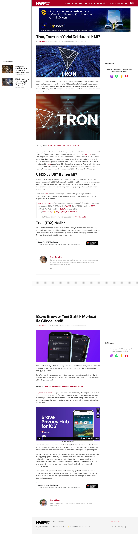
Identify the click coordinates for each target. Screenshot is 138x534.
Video (90, 3)
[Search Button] (126, 3)
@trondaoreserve (46, 203)
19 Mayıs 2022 (54, 41)
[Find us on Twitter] (112, 527)
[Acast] (126, 76)
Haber (80, 3)
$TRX (93, 206)
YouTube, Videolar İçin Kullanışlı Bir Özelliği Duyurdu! (65, 386)
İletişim (61, 521)
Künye (55, 521)
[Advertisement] (16, 30)
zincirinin (88, 154)
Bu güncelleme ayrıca (44, 393)
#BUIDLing (47, 211)
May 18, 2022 (80, 217)
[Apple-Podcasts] (111, 76)
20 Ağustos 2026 (20, 74)
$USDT (63, 209)
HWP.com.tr (56, 527)
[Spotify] (116, 76)
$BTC (68, 206)
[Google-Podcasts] (121, 76)
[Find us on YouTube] (119, 527)
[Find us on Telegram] (125, 527)
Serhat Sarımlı (43, 326)
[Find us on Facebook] (115, 527)
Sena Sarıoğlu (43, 41)
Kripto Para (67, 41)
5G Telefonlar (117, 3)
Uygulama (67, 326)
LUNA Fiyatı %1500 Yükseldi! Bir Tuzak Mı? (63, 145)
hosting (61, 527)
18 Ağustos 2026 (19, 87)
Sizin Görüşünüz (102, 3)
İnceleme (70, 3)
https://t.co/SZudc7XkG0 (66, 211)
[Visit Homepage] (43, 3)
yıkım (49, 164)
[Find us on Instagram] (122, 527)
